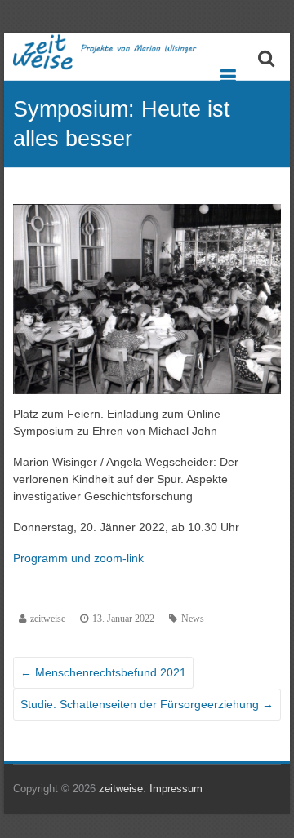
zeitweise (47, 618)
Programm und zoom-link (78, 558)
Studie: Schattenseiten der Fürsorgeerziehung (147, 704)
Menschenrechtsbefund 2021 (103, 672)
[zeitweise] (118, 52)
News (192, 618)
